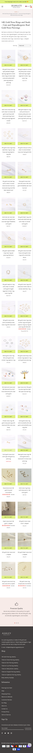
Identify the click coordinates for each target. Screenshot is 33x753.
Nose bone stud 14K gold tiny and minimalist (8, 490)
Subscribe (28, 728)
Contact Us (5, 709)
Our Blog (4, 703)
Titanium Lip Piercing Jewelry (10, 665)
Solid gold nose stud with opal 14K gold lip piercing (8, 457)
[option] (16, 610)
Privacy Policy (5, 711)
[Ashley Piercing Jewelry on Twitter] (5, 733)
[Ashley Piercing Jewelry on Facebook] (2, 733)
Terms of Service (6, 714)
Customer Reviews (7, 700)
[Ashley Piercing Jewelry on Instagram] (11, 733)
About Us (4, 706)
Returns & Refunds (7, 697)
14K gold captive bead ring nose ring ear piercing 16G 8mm (8, 253)
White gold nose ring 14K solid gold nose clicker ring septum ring (8, 358)
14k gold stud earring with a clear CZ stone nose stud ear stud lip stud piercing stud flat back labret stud (8, 186)
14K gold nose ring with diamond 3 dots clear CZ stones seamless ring (24, 287)
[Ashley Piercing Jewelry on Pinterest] (8, 733)
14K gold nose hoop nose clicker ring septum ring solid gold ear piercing (24, 358)
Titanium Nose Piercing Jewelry (10, 659)
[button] (27, 6)
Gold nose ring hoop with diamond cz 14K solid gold (24, 490)
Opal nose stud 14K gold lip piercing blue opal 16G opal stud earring (24, 389)
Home (16, 11)
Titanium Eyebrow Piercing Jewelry (11, 674)
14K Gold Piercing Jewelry (9, 656)
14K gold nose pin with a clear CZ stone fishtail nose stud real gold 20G (24, 150)
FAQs (3, 691)
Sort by (15, 45)
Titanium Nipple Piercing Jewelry (11, 671)
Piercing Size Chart (7, 688)
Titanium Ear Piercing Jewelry (10, 662)
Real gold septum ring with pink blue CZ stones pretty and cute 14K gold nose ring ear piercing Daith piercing (24, 114)
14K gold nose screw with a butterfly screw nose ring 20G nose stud (8, 322)
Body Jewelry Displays (8, 677)
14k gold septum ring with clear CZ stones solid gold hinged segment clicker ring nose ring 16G (8, 289)
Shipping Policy (6, 694)
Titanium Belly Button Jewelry (10, 668)
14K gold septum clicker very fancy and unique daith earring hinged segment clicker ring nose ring (24, 74)
